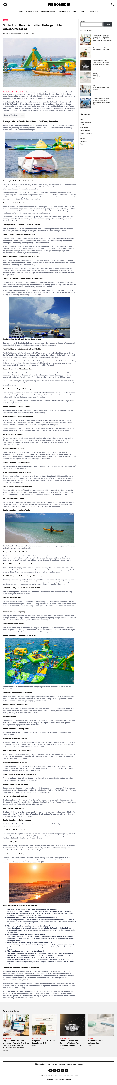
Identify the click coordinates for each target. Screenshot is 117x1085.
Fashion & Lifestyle (48, 12)
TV (49, 1064)
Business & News (32, 12)
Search (82, 21)
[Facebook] (50, 1070)
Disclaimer (58, 1076)
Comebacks (84, 127)
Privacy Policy (68, 1076)
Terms (76, 1076)
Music (69, 1064)
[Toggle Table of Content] (21, 115)
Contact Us (94, 12)
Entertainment (64, 12)
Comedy (61, 1064)
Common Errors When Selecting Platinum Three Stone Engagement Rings (101, 62)
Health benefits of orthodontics (95, 1041)
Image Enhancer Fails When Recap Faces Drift (101, 49)
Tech (75, 12)
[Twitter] (58, 1070)
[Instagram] (54, 1070)
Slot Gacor (78, 1064)
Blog (82, 12)
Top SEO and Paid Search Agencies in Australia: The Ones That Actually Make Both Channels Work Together (102, 38)
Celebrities (83, 125)
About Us (42, 1076)
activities (21, 92)
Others (82, 138)
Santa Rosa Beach (10, 92)
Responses (83, 141)
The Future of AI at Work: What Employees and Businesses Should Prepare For (101, 101)
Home (21, 12)
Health (82, 136)
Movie (54, 1064)
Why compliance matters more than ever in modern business (101, 87)
